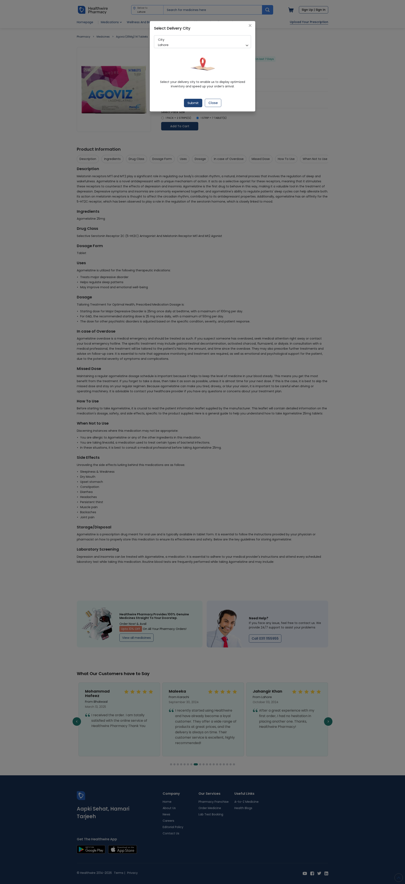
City (161, 39)
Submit (193, 103)
